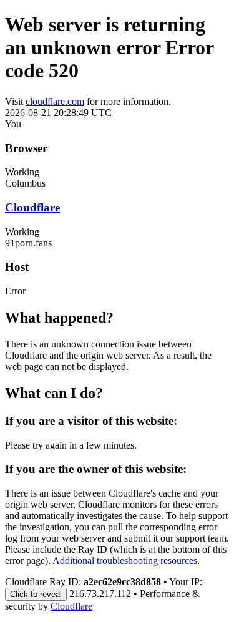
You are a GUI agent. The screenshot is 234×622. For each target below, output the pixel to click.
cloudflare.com (55, 101)
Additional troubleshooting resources (124, 560)
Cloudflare (32, 207)
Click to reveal (36, 594)
